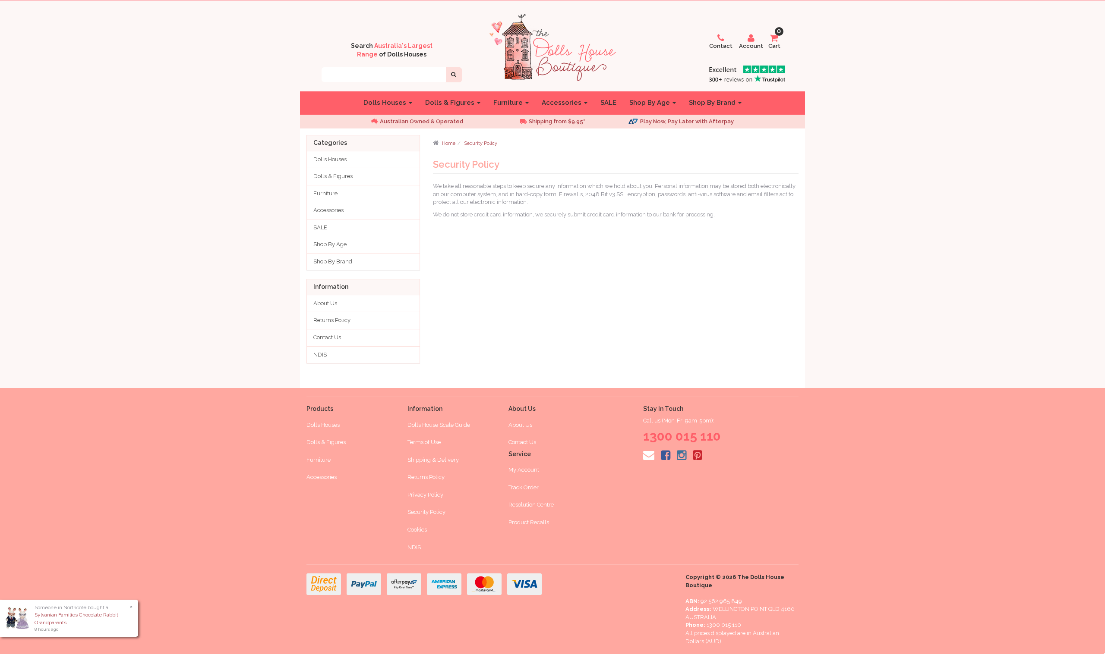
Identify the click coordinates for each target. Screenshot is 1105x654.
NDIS (320, 354)
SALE (608, 102)
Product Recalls (528, 522)
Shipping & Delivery (433, 460)
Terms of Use (424, 442)
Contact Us (327, 337)
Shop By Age (650, 102)
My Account (523, 469)
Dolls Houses (385, 102)
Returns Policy (331, 320)
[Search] (453, 74)
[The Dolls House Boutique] (552, 46)
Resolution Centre (531, 504)
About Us (325, 303)
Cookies (417, 529)
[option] (431, 122)
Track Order (523, 487)
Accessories (562, 102)
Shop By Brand (713, 102)
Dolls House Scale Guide (438, 425)
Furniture (508, 102)
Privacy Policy (425, 494)
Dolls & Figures (450, 102)
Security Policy (480, 143)
